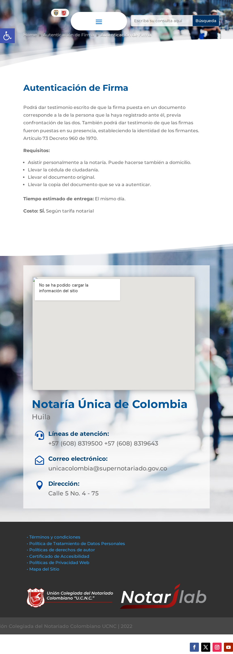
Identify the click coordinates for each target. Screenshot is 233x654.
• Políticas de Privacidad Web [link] (58, 562)
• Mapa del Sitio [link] (44, 569)
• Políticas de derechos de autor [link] (61, 549)
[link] (7, 35)
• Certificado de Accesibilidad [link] (58, 556)
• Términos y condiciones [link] (53, 537)
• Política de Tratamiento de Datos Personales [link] (76, 543)
